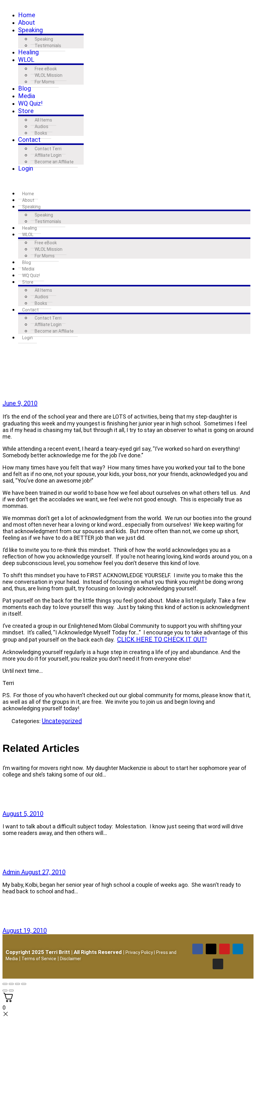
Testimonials (48, 45)
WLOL (26, 59)
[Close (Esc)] (23, 984)
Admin (11, 872)
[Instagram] (218, 964)
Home (26, 15)
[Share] (6, 728)
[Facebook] (197, 949)
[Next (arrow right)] (11, 990)
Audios (41, 126)
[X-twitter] (211, 949)
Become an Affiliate (54, 161)
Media (26, 96)
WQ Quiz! (30, 103)
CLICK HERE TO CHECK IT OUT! (162, 639)
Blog (24, 88)
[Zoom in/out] (4, 984)
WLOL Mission (48, 75)
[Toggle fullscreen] (11, 984)
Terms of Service (39, 958)
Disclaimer (70, 958)
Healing (28, 52)
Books (41, 133)
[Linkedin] (238, 949)
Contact (29, 139)
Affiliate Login (48, 155)
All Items (43, 119)
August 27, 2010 (43, 872)
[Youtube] (224, 949)
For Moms (45, 81)
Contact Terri (48, 148)
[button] (128, 181)
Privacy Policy (139, 952)
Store (26, 111)
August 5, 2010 (22, 813)
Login (25, 168)
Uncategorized (62, 721)
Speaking (30, 30)
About (26, 22)
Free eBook (46, 68)
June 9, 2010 (19, 403)
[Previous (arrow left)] (4, 990)
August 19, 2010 (24, 930)
